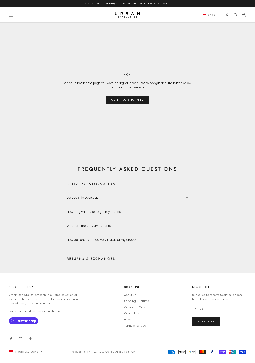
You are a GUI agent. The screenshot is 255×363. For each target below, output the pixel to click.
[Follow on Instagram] (20, 339)
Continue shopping (127, 100)
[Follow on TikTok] (30, 339)
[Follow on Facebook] (11, 339)
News (127, 319)
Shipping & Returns (136, 301)
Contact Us (131, 313)
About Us (130, 295)
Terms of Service (135, 326)
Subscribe (206, 321)
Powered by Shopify (125, 351)
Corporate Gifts (134, 307)
